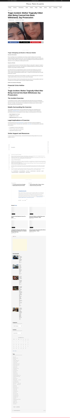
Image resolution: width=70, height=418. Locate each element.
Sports (50, 7)
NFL (14, 384)
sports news (15, 393)
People (36, 7)
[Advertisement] (25, 47)
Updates (15, 401)
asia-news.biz (39, 196)
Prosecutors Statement (15, 172)
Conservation (15, 361)
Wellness (15, 402)
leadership (15, 378)
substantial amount (16, 110)
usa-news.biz (29, 197)
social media (15, 391)
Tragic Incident (28, 172)
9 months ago (20, 262)
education (15, 367)
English (15, 236)
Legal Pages (15, 0)
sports (15, 392)
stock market (15, 394)
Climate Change (16, 360)
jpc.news (32, 197)
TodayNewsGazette (22, 172)
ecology (15, 362)
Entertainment (21, 7)
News (19, 383)
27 (18, 348)
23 (25, 346)
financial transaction (20, 122)
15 (23, 344)
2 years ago (20, 305)
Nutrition (19, 384)
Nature (14, 383)
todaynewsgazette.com (17, 410)
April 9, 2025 (14, 218)
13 (18, 344)
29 (23, 348)
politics (15, 386)
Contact (12, 0)
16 (25, 344)
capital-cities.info (23, 197)
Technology (55, 7)
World (61, 7)
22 (23, 346)
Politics (41, 7)
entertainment (16, 368)
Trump (15, 400)
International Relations (17, 375)
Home (8, 10)
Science (45, 7)
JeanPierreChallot (16, 376)
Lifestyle (31, 7)
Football (15, 369)
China (14, 359)
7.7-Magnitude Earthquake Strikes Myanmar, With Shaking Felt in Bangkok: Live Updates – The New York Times (19, 230)
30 (25, 348)
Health (27, 7)
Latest (14, 377)
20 (18, 346)
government (15, 370)
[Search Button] (61, 1)
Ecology (9, 7)
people (15, 385)
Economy (15, 7)
